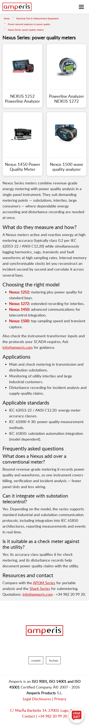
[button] (36, 660)
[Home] (16, 7)
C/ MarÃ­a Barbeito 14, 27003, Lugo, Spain (44, 710)
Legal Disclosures (37, 698)
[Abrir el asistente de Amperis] (76, 715)
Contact (28, 716)
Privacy (60, 698)
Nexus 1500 (19, 320)
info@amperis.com (17, 347)
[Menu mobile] (81, 7)
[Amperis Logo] (44, 630)
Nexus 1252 (19, 292)
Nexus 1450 (19, 309)
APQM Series (44, 582)
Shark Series (40, 588)
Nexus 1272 (19, 303)
